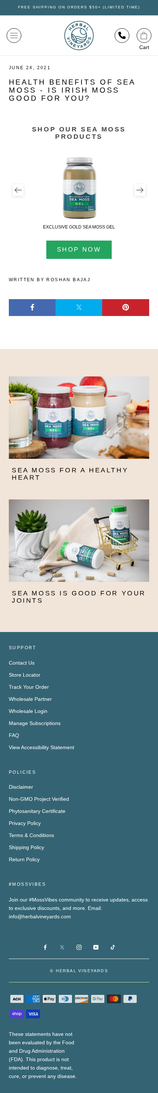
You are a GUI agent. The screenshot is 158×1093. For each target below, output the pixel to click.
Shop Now (79, 249)
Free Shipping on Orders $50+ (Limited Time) (79, 7)
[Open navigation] (14, 35)
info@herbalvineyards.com (40, 916)
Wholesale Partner (30, 699)
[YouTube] (95, 947)
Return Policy (24, 859)
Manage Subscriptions (35, 723)
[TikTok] (112, 947)
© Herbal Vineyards (79, 971)
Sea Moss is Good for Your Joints (79, 597)
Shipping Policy (26, 847)
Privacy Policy (25, 823)
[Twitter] (78, 308)
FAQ (14, 735)
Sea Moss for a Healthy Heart (70, 473)
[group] (79, 192)
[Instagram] (79, 947)
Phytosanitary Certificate (37, 811)
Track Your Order (29, 687)
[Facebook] (32, 308)
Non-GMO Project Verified (39, 799)
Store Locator (24, 675)
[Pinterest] (125, 308)
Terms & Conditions (31, 835)
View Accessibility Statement (41, 747)
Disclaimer (21, 787)
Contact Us (22, 663)
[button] (18, 190)
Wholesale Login (28, 711)
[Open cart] (144, 35)
